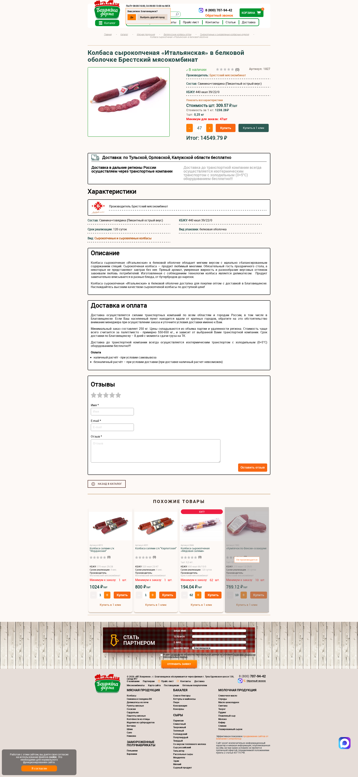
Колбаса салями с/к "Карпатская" (156, 548)
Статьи (230, 22)
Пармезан (178, 720)
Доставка (248, 22)
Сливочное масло (227, 695)
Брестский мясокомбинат (228, 75)
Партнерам (149, 681)
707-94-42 (252, 676)
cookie (52, 757)
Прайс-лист (191, 22)
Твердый (178, 740)
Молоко (222, 719)
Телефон (179, 636)
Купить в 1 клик (253, 128)
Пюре (176, 702)
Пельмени (132, 750)
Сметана (222, 705)
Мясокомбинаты (136, 685)
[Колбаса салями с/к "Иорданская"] (110, 526)
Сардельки (133, 712)
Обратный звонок (219, 15)
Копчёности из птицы (138, 719)
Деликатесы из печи (137, 702)
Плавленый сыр (226, 715)
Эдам (176, 760)
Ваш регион (181, 648)
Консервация (180, 705)
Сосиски (131, 708)
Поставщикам (171, 685)
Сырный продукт (182, 767)
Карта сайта (154, 685)
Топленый (178, 730)
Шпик (130, 729)
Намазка (131, 735)
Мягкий (177, 764)
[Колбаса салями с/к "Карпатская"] (155, 526)
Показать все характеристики (204, 100)
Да (131, 17)
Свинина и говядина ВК (139, 698)
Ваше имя (180, 630)
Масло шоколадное (228, 702)
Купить (225, 128)
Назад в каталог (110, 483)
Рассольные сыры (183, 754)
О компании (133, 681)
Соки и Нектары (182, 695)
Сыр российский (182, 747)
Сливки (222, 725)
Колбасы (131, 695)
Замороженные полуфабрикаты (141, 743)
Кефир (221, 722)
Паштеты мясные (136, 715)
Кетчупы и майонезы (184, 698)
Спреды (222, 698)
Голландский (180, 733)
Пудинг (222, 712)
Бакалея (180, 690)
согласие (175, 654)
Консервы (178, 708)
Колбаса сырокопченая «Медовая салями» (195, 549)
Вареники (132, 753)
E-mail (178, 642)
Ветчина (131, 725)
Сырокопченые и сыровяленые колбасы (123, 238)
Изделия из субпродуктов (141, 722)
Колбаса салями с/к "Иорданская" (102, 549)
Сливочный (179, 723)
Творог (222, 708)
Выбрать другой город (152, 17)
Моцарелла (179, 757)
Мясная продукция (143, 690)
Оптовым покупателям (194, 685)
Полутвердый (180, 737)
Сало (129, 732)
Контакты (212, 22)
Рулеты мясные (135, 705)
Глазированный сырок (230, 729)
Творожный (179, 727)
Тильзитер (178, 750)
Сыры (178, 715)
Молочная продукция (237, 690)
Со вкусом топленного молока (189, 743)
